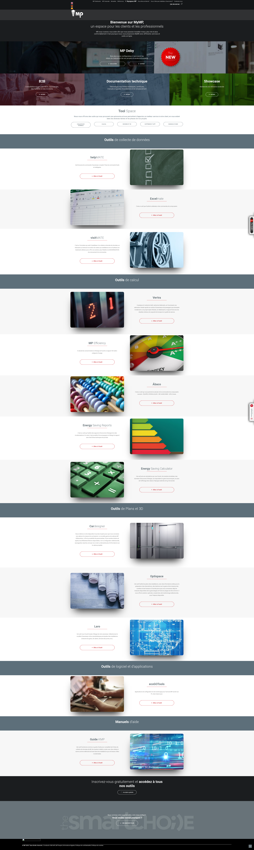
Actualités (113, 1)
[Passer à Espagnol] (72, 8)
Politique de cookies (97, 845)
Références (120, 1)
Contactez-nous (178, 1)
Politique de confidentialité (83, 845)
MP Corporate (106, 1)
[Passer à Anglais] (72, 3)
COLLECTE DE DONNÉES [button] (81, 124)
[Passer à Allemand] (72, 6)
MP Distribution (97, 1)
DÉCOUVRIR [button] (113, 64)
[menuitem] (96, 1)
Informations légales (69, 845)
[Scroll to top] (250, 846)
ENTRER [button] (142, 64)
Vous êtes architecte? (143, 1)
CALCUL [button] (104, 124)
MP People (59, 845)
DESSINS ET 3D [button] (127, 124)
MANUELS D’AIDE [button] (173, 124)
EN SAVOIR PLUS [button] (128, 823)
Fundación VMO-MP (49, 845)
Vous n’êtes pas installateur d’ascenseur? (162, 1)
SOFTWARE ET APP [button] (150, 124)
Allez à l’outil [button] (97, 176)
